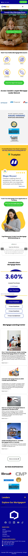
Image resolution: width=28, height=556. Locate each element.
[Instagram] (10, 522)
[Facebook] (5, 522)
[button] (22, 6)
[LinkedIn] (14, 522)
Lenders (6, 497)
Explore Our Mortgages (13, 502)
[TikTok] (22, 522)
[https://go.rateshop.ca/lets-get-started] (14, 59)
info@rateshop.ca (8, 545)
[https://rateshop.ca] (14, 515)
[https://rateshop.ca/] (5, 7)
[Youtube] (18, 522)
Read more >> (5, 363)
